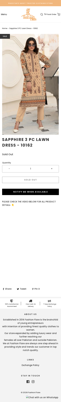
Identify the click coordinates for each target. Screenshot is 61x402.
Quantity (6, 162)
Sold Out (30, 179)
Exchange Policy (30, 365)
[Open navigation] (4, 14)
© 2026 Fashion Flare (30, 392)
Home (4, 28)
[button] (30, 84)
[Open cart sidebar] (57, 14)
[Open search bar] (43, 14)
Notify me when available (30, 191)
